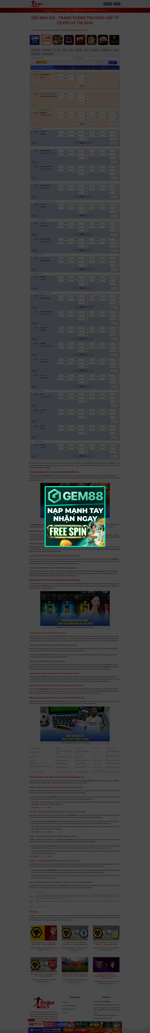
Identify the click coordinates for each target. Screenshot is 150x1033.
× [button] (102, 488)
